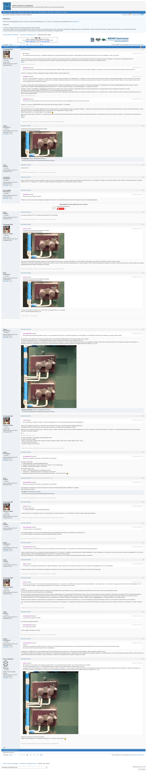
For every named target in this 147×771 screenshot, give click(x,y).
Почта (34, 12)
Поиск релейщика (42, 12)
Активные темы (126, 14)
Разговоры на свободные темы (28, 34)
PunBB (144, 766)
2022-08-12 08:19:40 (26, 502)
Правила (10, 12)
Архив (30, 12)
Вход (26, 12)
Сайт (4, 747)
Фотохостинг (58, 12)
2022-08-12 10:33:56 (26, 578)
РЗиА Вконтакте (30, 743)
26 (20, 44)
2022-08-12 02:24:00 (26, 224)
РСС (143, 46)
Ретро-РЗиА (36, 743)
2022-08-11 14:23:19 (26, 190)
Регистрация (21, 12)
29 (30, 44)
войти (130, 44)
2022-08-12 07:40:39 (26, 329)
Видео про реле (50, 743)
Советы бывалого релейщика (22, 5)
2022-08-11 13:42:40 (26, 177)
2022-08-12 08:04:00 (26, 416)
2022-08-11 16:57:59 (26, 212)
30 (34, 44)
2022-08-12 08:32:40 (26, 542)
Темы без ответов (136, 14)
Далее (41, 44)
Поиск (14, 12)
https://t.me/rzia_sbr (74, 21)
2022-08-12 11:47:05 (26, 659)
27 (24, 44)
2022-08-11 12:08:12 (26, 125)
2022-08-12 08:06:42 (26, 452)
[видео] (22, 62)
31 (37, 44)
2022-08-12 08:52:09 (26, 559)
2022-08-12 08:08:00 (26, 478)
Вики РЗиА (56, 743)
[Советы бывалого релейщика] (7, 6)
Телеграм (65, 12)
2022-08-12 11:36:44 (26, 638)
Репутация (5, 133)
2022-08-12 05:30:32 (26, 273)
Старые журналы (43, 743)
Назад (10, 44)
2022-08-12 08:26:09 (26, 523)
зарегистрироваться (139, 44)
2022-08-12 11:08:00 (26, 611)
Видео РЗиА (51, 12)
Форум (4, 12)
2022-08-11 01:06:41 (26, 49)
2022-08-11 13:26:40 (26, 165)
